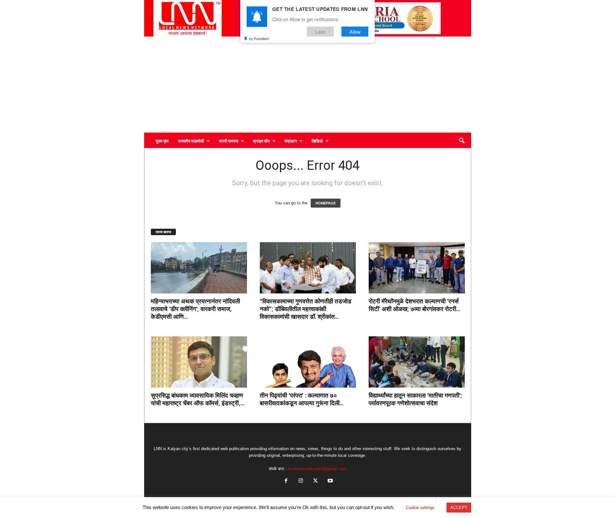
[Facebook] (286, 481)
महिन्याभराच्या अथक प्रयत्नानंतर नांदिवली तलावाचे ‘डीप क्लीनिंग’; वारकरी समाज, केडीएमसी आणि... (195, 309)
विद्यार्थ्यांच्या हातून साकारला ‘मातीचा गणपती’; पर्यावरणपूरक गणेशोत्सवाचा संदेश (415, 399)
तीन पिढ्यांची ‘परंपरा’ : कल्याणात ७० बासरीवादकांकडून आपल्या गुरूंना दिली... (301, 399)
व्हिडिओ (317, 141)
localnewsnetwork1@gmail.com (317, 468)
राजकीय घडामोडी (191, 141)
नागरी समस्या (228, 141)
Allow (355, 31)
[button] (462, 141)
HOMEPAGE (326, 203)
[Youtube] (329, 481)
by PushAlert (259, 38)
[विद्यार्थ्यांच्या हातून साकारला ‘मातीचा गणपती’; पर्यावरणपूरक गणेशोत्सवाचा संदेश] (417, 362)
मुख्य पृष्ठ (162, 141)
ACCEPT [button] (458, 507)
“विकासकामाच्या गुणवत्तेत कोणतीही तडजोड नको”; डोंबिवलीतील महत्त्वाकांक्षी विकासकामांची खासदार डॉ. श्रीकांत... (305, 309)
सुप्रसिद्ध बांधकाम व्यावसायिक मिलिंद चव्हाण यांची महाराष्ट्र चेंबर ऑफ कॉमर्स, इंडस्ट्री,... (197, 399)
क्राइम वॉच (261, 141)
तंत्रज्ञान (290, 141)
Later (320, 31)
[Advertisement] (307, 84)
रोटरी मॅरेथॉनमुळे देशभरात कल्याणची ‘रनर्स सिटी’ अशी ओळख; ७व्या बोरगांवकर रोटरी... (414, 305)
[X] (315, 481)
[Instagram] (300, 481)
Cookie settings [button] (420, 507)
